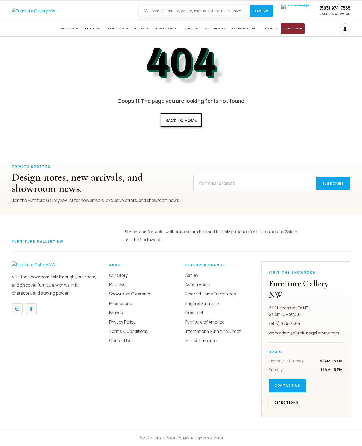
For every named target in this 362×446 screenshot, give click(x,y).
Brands (116, 313)
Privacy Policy (122, 322)
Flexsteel (194, 313)
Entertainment (245, 28)
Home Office (165, 28)
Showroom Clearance (130, 294)
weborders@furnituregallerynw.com (304, 333)
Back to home (181, 120)
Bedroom (92, 28)
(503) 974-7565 (334, 8)
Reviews (117, 284)
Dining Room (117, 28)
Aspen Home (197, 284)
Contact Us (120, 340)
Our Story (118, 275)
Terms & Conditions (128, 331)
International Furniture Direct (213, 331)
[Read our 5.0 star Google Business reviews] (295, 11)
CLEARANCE (293, 28)
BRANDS (271, 28)
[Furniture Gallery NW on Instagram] (17, 308)
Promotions (120, 303)
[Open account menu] (345, 28)
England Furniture (202, 303)
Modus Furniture (201, 340)
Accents (141, 28)
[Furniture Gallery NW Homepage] (71, 11)
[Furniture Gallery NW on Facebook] (31, 308)
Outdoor (190, 28)
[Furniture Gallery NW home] (51, 264)
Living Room (68, 28)
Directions (286, 403)
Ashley (191, 275)
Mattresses (215, 28)
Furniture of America (204, 322)
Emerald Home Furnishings (210, 294)
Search (261, 10)
